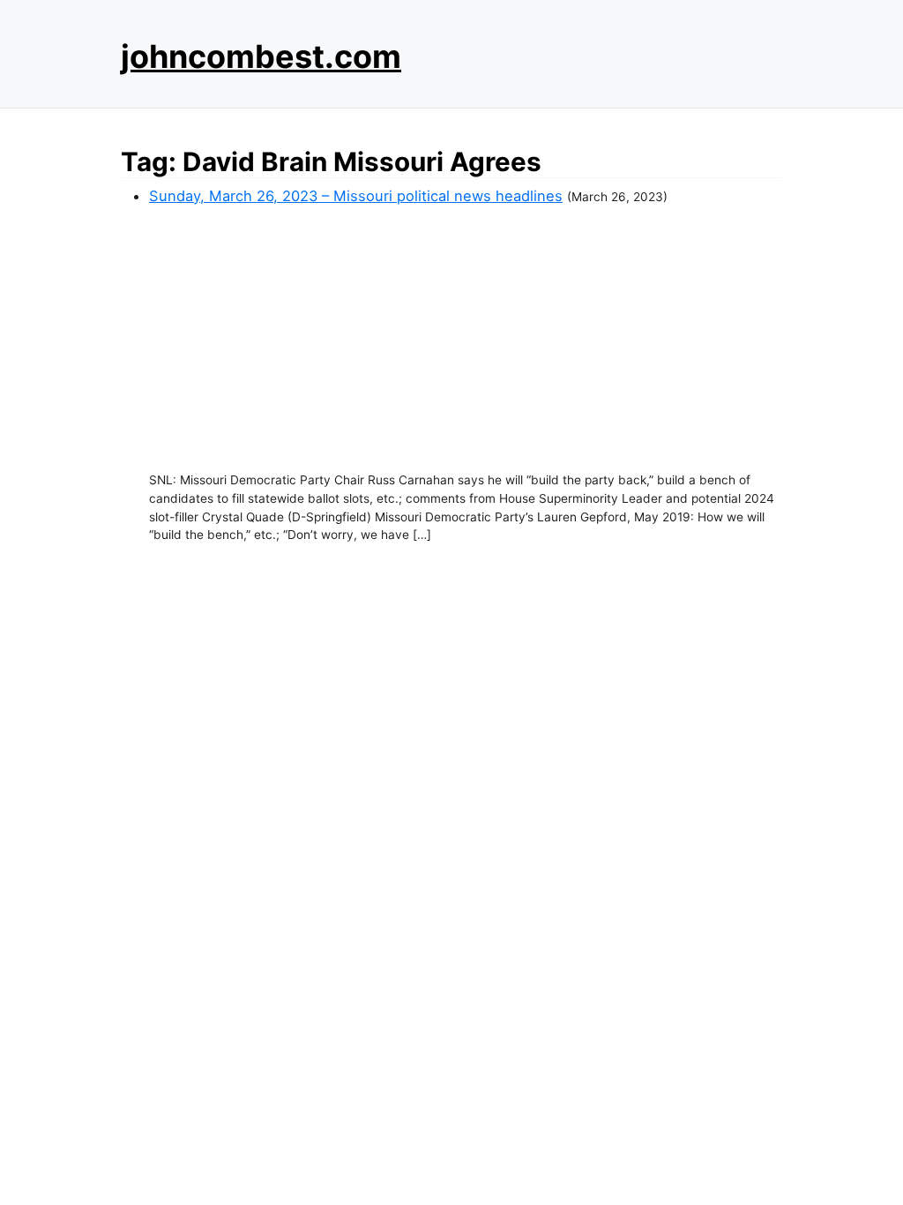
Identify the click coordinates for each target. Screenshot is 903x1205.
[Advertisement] (465, 338)
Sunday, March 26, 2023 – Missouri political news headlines (356, 196)
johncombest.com (261, 56)
